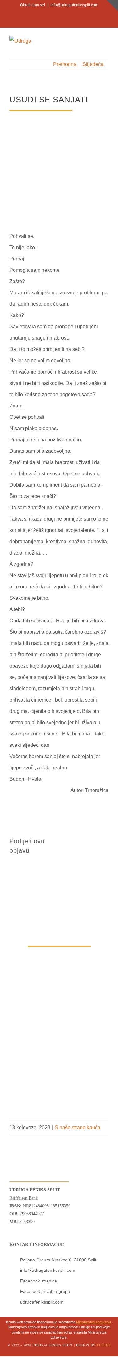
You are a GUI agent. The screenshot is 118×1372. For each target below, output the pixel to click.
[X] (89, 840)
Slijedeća (93, 64)
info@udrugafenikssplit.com (74, 5)
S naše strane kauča (77, 1127)
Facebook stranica (38, 1280)
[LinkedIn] (103, 840)
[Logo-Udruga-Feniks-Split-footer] (23, 1137)
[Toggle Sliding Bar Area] (112, 5)
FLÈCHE (104, 1345)
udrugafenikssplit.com (42, 1301)
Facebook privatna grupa (45, 1291)
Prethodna (64, 64)
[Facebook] (74, 840)
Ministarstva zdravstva (93, 1322)
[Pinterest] (74, 851)
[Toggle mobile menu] (106, 41)
